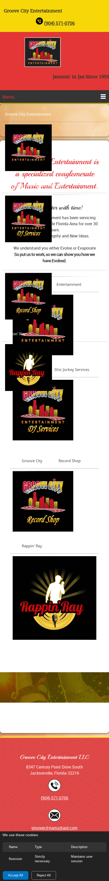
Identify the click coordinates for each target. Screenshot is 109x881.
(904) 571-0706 (59, 23)
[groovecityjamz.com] (43, 52)
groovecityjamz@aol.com (54, 828)
